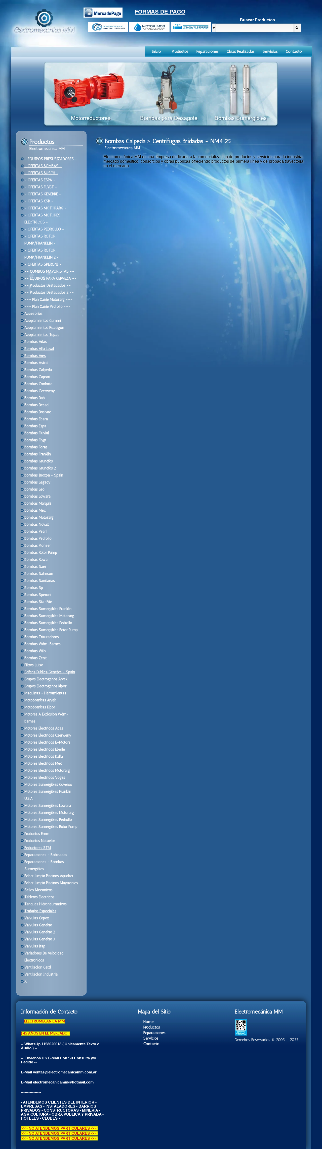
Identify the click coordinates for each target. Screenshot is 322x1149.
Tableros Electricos (39, 897)
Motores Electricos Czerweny (47, 735)
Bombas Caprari (37, 377)
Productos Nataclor (39, 840)
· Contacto (150, 1043)
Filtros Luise (33, 665)
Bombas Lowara (37, 496)
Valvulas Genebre (38, 925)
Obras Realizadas (241, 51)
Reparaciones (207, 51)
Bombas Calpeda (38, 370)
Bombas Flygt (35, 440)
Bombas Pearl (35, 531)
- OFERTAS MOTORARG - (45, 208)
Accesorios (33, 313)
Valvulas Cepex (36, 918)
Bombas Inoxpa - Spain (43, 475)
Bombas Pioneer (37, 545)
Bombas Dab (34, 398)
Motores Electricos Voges (44, 777)
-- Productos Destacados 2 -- (49, 292)
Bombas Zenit (35, 658)
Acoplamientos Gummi (42, 320)
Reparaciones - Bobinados (45, 855)
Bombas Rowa (36, 559)
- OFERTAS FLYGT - (40, 187)
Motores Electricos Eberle (44, 749)
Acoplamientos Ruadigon (44, 327)
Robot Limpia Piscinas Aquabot (48, 876)
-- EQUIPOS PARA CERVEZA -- (50, 278)
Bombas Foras (36, 447)
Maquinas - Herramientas (45, 693)
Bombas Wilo (35, 651)
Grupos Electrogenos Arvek (45, 679)
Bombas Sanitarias (39, 580)
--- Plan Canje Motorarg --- (48, 299)
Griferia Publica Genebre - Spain (49, 672)
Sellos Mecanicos (38, 890)
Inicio (156, 51)
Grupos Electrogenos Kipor (45, 686)
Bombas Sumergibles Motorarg (49, 616)
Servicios (270, 51)
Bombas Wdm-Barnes (42, 644)
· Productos (151, 1027)
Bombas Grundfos (38, 461)
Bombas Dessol (36, 405)
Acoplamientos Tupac (41, 334)
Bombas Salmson (38, 573)
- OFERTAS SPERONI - (43, 264)
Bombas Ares (35, 355)
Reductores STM (37, 847)
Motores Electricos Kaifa (43, 756)
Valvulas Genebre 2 (39, 932)
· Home (147, 1021)
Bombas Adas (35, 341)
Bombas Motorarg (39, 517)
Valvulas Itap (34, 946)
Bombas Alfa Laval (39, 348)
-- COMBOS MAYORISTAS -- (49, 271)
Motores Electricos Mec (43, 763)
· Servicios (150, 1038)
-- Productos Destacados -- (47, 285)
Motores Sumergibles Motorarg (49, 812)
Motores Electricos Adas (43, 728)
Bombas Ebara (36, 419)
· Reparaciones (154, 1032)
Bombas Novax (36, 524)
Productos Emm (36, 833)
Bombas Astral (36, 362)
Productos (180, 51)
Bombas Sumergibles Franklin (47, 609)
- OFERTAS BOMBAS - (43, 166)
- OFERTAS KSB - (38, 201)
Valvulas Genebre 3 (39, 939)
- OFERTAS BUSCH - (41, 173)
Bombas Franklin (37, 454)
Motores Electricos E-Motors (47, 742)
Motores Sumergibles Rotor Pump (50, 826)
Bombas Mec (35, 510)
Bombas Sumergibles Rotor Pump (51, 630)
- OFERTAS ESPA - (39, 180)
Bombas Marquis (37, 503)
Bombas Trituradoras (41, 637)
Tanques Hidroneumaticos (45, 904)
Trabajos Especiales (40, 911)
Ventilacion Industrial (41, 974)
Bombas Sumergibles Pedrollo (48, 623)
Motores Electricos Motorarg (47, 770)
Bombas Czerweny (39, 391)
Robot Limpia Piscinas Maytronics (51, 883)
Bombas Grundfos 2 (40, 468)
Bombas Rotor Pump (40, 552)
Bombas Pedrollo (38, 538)
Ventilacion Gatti (37, 967)
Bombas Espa (35, 426)
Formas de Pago (160, 12)
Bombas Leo (34, 489)
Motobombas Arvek (40, 700)
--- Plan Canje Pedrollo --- (47, 306)
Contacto (294, 51)
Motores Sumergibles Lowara (47, 805)
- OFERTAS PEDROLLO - (44, 229)
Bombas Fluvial (36, 433)
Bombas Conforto (38, 384)
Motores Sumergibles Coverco (48, 784)
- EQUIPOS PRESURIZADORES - (50, 159)
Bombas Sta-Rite (38, 601)
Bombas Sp (33, 587)
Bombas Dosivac (37, 412)
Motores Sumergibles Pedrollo (48, 819)
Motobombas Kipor (39, 707)
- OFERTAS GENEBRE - (42, 194)
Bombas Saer (35, 566)
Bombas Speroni (37, 594)
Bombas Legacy (37, 482)
